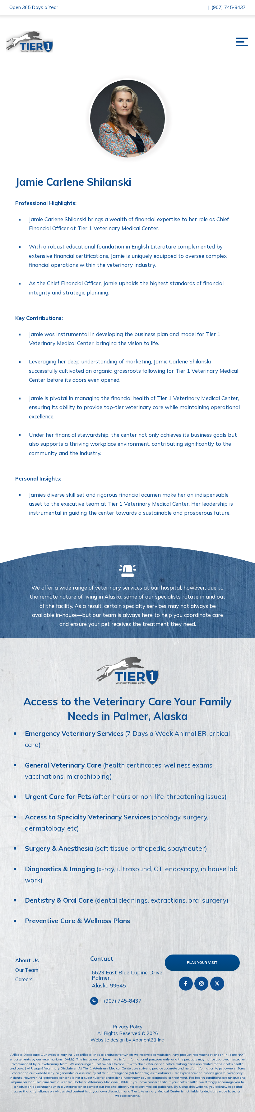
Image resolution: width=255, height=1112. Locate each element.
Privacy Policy (127, 1027)
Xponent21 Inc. (148, 1040)
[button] (242, 42)
